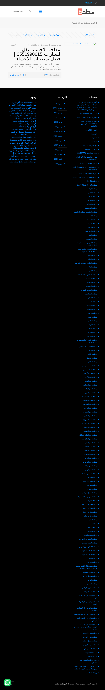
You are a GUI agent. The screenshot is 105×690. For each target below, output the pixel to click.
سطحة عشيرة (92, 524)
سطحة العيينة (92, 271)
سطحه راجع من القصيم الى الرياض (87, 619)
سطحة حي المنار (91, 443)
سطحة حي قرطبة (90, 470)
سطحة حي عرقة (91, 466)
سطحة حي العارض (90, 408)
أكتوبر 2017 (58, 159)
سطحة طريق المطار (89, 512)
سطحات (32, 134)
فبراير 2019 (58, 131)
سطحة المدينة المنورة (89, 290)
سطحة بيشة (92, 317)
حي (28, 107)
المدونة (94, 138)
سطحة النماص (92, 309)
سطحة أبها (93, 189)
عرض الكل (89, 35)
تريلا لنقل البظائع (91, 149)
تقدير (18, 105)
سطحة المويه (92, 302)
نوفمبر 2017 (58, 154)
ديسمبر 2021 (57, 108)
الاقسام (27, 35)
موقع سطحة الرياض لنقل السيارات (88, 661)
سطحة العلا (93, 267)
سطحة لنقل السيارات (89, 551)
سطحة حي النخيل (90, 447)
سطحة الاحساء (15, 135)
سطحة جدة (93, 350)
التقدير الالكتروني (91, 130)
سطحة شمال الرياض (89, 493)
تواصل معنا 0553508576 (88, 163)
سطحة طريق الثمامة (89, 504)
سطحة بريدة (92, 313)
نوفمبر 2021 (58, 113)
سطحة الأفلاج (92, 193)
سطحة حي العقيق (90, 416)
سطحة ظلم (93, 520)
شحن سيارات (23, 159)
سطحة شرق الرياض (90, 481)
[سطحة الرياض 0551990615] (86, 11)
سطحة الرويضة (91, 239)
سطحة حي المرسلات (89, 423)
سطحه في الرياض (90, 649)
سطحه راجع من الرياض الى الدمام (87, 603)
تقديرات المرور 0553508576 (87, 153)
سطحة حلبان (92, 362)
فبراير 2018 (58, 145)
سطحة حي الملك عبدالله (88, 435)
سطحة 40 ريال (91, 181)
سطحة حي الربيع (91, 393)
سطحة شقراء (92, 489)
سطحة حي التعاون (90, 381)
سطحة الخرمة (92, 220)
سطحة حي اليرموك (90, 462)
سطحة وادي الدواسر (89, 572)
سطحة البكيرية (91, 197)
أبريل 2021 (58, 117)
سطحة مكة (93, 558)
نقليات (31, 162)
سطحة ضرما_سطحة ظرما (87, 497)
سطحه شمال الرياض (89, 641)
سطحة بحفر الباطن (24, 140)
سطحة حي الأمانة (91, 377)
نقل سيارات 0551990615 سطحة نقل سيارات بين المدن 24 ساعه (85, 667)
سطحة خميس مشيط (89, 474)
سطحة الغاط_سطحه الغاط (87, 275)
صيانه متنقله (92, 656)
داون (24, 113)
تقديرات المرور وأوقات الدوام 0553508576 (86, 158)
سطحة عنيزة (92, 531)
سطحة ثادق (93, 329)
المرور (28, 105)
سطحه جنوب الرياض (89, 588)
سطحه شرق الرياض (90, 633)
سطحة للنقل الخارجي (89, 543)
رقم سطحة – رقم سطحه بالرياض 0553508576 (85, 168)
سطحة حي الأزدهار (90, 373)
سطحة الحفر (31, 137)
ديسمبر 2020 (57, 127)
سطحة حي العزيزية (90, 412)
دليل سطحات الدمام (16, 113)
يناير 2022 (58, 104)
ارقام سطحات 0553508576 (87, 117)
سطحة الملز (92, 298)
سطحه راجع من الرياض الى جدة (85, 614)
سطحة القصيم (92, 282)
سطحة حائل (92, 354)
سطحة (24, 134)
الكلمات (40, 35)
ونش (11, 161)
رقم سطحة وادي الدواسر (19, 129)
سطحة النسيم (92, 305)
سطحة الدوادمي (91, 231)
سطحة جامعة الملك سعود (88, 346)
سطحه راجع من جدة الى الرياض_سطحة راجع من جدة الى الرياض (85, 626)
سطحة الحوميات (91, 208)
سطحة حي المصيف (90, 431)
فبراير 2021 (58, 122)
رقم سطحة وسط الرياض (23, 131)
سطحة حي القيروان (90, 420)
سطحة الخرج (92, 216)
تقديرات (12, 105)
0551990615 (89, 3)
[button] (7, 682)
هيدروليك (23, 161)
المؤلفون (53, 35)
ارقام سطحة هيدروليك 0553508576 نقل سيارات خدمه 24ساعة (86, 123)
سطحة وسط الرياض (89, 576)
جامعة (34, 108)
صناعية (14, 159)
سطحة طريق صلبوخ (90, 516)
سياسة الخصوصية (91, 652)
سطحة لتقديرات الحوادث (88, 539)
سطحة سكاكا (92, 477)
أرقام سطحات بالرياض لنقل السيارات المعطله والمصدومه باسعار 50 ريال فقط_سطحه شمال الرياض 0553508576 (86, 106)
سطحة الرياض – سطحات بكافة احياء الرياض (86, 244)
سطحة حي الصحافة (90, 404)
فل (10, 159)
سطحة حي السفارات (89, 396)
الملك (23, 105)
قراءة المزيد (14, 75)
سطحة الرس (92, 235)
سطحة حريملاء (91, 358)
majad (45, 45)
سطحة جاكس (92, 336)
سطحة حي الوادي (90, 454)
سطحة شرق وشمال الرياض (23, 141)
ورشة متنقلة (92, 673)
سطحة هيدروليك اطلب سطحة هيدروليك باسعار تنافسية (86, 567)
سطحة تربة (93, 325)
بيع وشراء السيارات (90, 145)
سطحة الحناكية (91, 204)
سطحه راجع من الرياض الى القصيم (87, 609)
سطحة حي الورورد (90, 458)
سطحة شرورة (92, 485)
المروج (33, 105)
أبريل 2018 (58, 141)
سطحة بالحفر (21, 137)
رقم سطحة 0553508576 (88, 173)
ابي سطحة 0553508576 (88, 114)
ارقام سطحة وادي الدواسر (28, 102)
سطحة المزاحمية (91, 294)
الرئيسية (94, 134)
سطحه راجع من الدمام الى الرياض (87, 596)
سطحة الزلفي (92, 259)
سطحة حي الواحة (90, 450)
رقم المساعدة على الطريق (26, 115)
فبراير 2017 (58, 164)
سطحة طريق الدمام (90, 508)
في (35, 162)
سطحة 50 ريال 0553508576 (87, 185)
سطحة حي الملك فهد (89, 439)
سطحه (14, 156)
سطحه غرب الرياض (90, 645)
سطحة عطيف (92, 527)
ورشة (16, 162)
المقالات (94, 142)
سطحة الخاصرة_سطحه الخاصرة (85, 212)
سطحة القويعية (91, 286)
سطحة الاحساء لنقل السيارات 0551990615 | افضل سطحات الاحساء (37, 54)
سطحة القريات (91, 278)
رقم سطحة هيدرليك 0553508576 (85, 177)
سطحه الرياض (92, 584)
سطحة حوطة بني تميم (89, 366)
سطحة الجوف (92, 200)
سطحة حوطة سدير (90, 369)
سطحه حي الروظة (90, 592)
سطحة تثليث (92, 321)
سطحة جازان (92, 332)
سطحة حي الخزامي (90, 385)
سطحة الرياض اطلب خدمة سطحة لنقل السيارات (87, 250)
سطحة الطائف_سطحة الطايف (86, 263)
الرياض (16, 102)
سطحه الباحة (92, 580)
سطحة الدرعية (92, 223)
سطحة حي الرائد (91, 389)
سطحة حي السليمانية (89, 400)
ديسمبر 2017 (57, 150)
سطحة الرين (92, 255)
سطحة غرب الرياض (90, 535)
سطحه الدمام (32, 159)
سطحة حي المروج (90, 427)
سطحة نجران (92, 562)
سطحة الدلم (92, 227)
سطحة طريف (92, 500)
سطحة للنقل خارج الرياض (88, 547)
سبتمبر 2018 (58, 136)
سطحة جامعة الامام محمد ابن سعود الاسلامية (86, 341)
